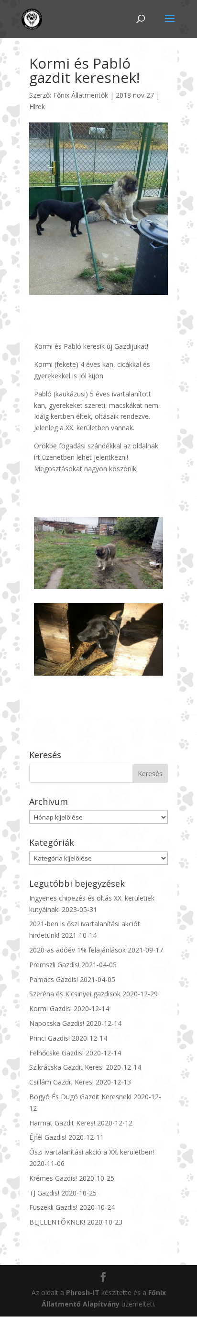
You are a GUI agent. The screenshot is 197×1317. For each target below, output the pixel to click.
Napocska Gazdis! (56, 1023)
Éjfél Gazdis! (47, 1137)
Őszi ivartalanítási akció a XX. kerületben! (91, 1151)
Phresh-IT (82, 1292)
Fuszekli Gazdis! (53, 1207)
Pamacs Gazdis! (53, 979)
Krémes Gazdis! (53, 1178)
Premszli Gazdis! (54, 964)
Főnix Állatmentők (80, 95)
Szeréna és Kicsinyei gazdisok (74, 993)
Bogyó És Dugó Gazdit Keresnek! (80, 1096)
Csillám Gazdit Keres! (61, 1081)
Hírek (37, 106)
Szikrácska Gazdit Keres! (66, 1067)
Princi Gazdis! (49, 1038)
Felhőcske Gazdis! (56, 1052)
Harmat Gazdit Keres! (62, 1122)
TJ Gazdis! (44, 1192)
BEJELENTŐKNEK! (57, 1221)
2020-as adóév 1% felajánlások (77, 949)
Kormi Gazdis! (50, 1008)
